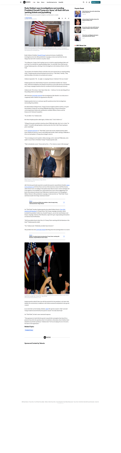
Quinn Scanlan (29, 17)
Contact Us (97, 401)
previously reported (37, 95)
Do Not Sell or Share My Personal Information (86, 401)
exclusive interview (33, 130)
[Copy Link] (68, 18)
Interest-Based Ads (59, 401)
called (47, 309)
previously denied (41, 229)
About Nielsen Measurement (68, 401)
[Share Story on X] (62, 18)
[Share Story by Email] (65, 18)
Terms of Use (76, 401)
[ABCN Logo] (26, 2)
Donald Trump (41, 55)
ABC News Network (25, 401)
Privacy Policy (31, 401)
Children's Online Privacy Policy (50, 401)
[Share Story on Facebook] (59, 18)
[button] (20, 2)
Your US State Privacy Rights (39, 401)
